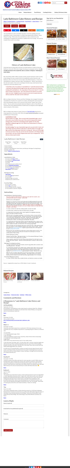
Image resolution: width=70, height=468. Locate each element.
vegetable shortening (14, 165)
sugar (11, 168)
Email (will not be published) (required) (13, 408)
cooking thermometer (14, 228)
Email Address (50, 20)
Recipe (7, 26)
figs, (10, 185)
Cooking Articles (47, 12)
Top (67, 465)
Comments (14, 26)
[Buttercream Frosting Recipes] (10, 276)
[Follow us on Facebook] (39, 3)
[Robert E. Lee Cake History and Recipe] (23, 276)
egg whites (8, 174)
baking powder (16, 160)
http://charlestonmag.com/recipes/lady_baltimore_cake (17, 320)
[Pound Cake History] (37, 276)
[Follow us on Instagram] (43, 3)
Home (20, 12)
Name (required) (8, 403)
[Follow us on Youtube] (48, 3)
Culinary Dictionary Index (60, 12)
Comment (6, 419)
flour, (14, 158)
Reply (5, 313)
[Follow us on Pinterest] (45, 3)
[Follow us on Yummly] (50, 3)
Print (22, 26)
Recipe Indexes (27, 12)
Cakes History (35, 21)
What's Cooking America (9, 21)
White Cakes (28, 294)
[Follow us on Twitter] (41, 3)
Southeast (22, 294)
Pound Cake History (35, 280)
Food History (37, 12)
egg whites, (8, 169)
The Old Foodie (30, 111)
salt (12, 161)
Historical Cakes (15, 294)
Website (6, 413)
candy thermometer (17, 251)
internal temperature (17, 227)
